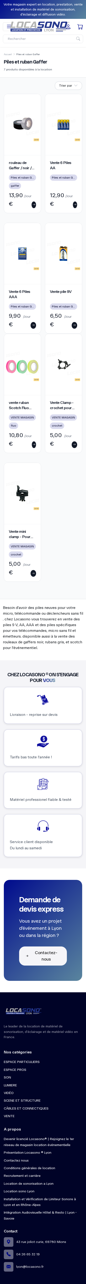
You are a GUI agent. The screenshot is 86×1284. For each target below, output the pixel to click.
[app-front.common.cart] (80, 27)
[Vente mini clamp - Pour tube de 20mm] (22, 493)
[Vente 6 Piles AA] (63, 124)
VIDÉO (9, 1093)
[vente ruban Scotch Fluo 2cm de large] (22, 364)
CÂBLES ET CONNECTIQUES (26, 1108)
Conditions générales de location (29, 1168)
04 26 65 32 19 (28, 1254)
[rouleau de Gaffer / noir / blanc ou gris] (22, 124)
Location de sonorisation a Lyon (29, 1184)
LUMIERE (10, 1085)
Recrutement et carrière (22, 1176)
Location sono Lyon (19, 1191)
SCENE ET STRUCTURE (22, 1101)
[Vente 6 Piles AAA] (22, 253)
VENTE (9, 1116)
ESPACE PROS (15, 1070)
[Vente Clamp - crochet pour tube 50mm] (63, 364)
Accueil (8, 54)
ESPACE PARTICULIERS (22, 1062)
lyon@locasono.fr (30, 1267)
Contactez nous (16, 1160)
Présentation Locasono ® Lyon (27, 1153)
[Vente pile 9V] (63, 253)
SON (7, 1077)
